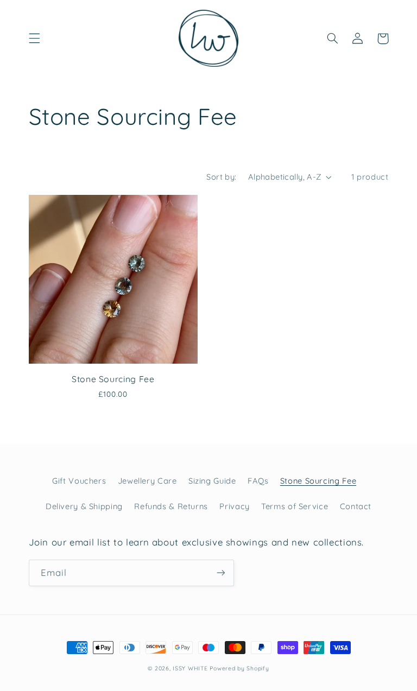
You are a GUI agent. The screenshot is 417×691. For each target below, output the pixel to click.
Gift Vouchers (79, 481)
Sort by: (221, 177)
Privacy (234, 506)
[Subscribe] (220, 573)
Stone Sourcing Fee (113, 378)
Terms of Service (294, 506)
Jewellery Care (147, 481)
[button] (34, 38)
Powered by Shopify (239, 668)
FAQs (258, 481)
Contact (355, 506)
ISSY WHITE (190, 668)
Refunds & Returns (171, 506)
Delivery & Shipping (84, 506)
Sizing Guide (212, 481)
